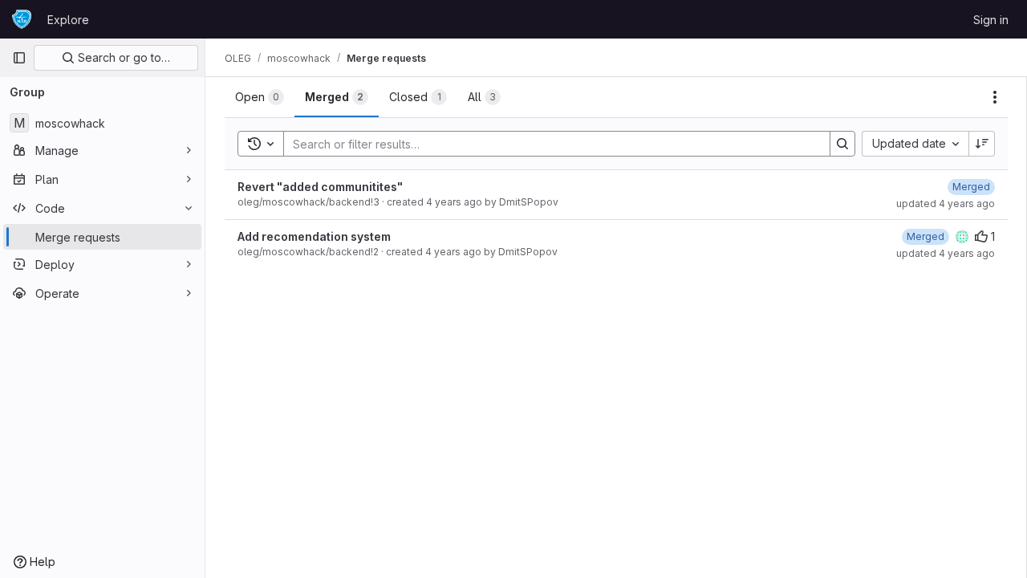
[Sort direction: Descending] (982, 144)
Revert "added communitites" (320, 186)
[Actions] (995, 97)
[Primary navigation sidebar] (19, 58)
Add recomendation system (314, 236)
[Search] (842, 144)
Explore (68, 19)
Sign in (991, 19)
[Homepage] (22, 19)
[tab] (259, 97)
